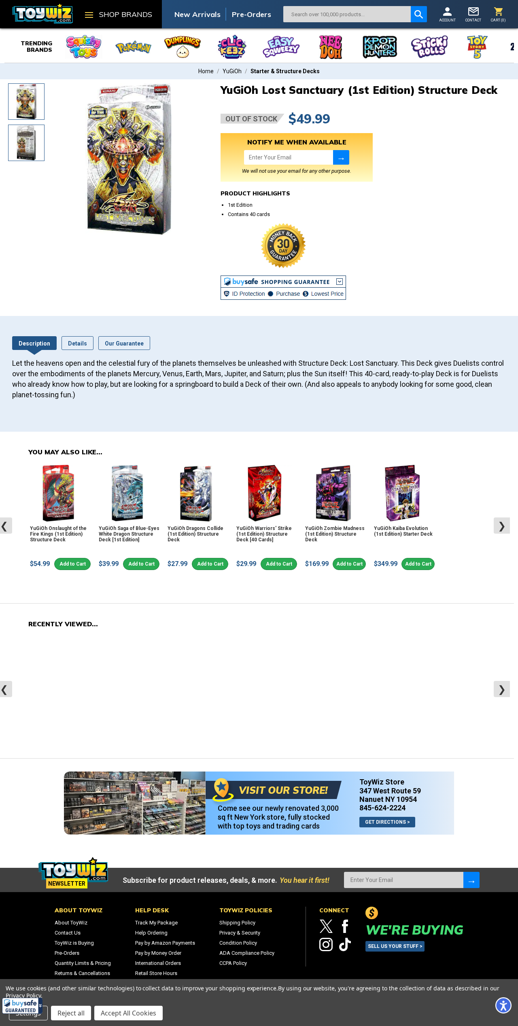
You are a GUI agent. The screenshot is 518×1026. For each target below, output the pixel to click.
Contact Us (68, 933)
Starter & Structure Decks (285, 71)
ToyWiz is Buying (74, 943)
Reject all (71, 1013)
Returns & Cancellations (82, 973)
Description (34, 343)
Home (206, 71)
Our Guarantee (124, 343)
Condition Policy (238, 943)
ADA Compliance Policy (246, 953)
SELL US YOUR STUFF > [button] (395, 946)
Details (77, 343)
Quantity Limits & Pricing (83, 963)
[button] (22, 1006)
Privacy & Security (239, 933)
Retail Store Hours (156, 973)
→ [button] (341, 157)
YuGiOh (232, 71)
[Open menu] (89, 15)
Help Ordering (151, 933)
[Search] (419, 14)
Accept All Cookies (128, 1013)
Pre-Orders (251, 14)
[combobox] (347, 14)
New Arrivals (197, 14)
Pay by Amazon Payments (165, 943)
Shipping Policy (237, 923)
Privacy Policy (23, 995)
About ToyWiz (71, 923)
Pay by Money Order (158, 953)
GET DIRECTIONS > (387, 822)
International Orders (158, 963)
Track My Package (156, 923)
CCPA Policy (233, 963)
